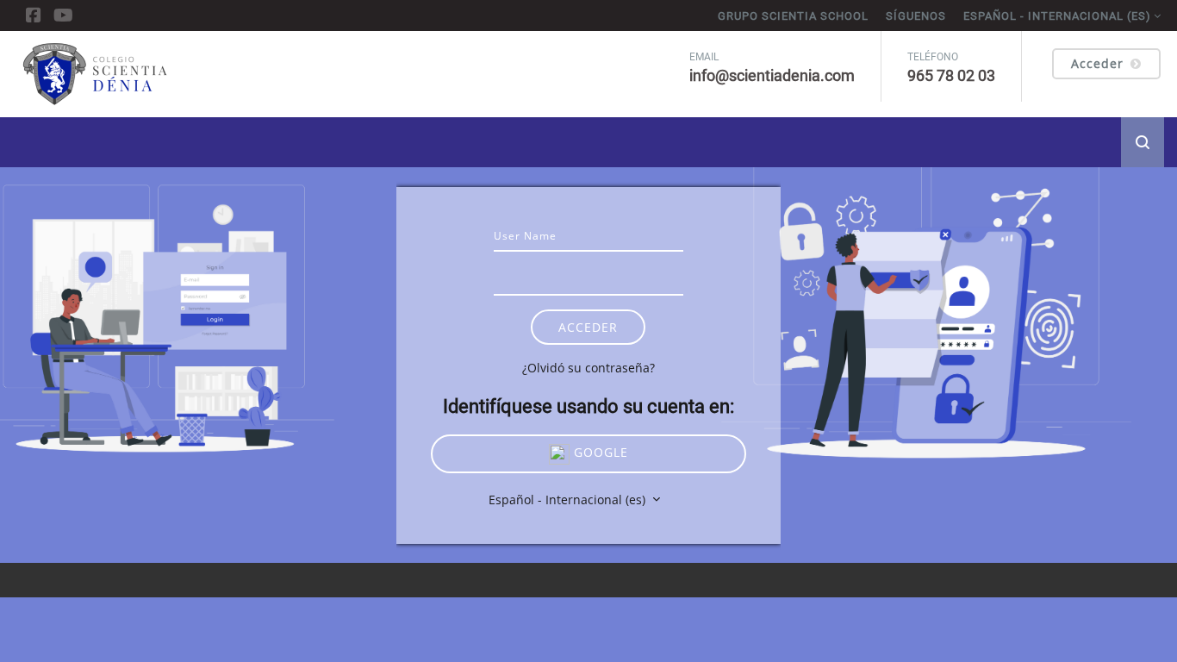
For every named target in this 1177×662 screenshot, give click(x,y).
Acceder (1097, 63)
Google (599, 452)
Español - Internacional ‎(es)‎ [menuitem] (1057, 15)
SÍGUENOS (916, 15)
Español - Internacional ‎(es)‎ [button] (569, 499)
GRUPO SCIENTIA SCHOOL (793, 15)
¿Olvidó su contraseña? (588, 367)
